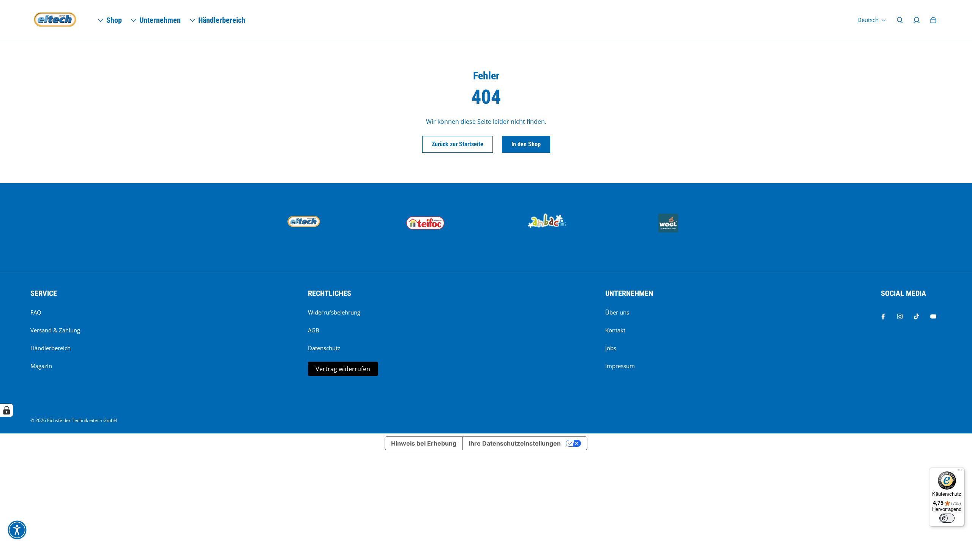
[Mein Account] (916, 20)
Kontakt (615, 330)
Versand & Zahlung (55, 330)
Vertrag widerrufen (343, 369)
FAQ (35, 312)
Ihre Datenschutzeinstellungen (515, 443)
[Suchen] (900, 20)
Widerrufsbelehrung (334, 312)
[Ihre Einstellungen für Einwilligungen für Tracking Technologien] (6, 410)
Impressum (620, 366)
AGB (313, 330)
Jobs (610, 348)
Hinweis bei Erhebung (423, 443)
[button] (17, 529)
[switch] (947, 518)
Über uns (617, 312)
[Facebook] (883, 316)
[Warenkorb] (933, 20)
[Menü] (959, 471)
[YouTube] (933, 316)
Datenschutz (324, 348)
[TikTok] (916, 316)
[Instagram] (900, 316)
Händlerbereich (50, 348)
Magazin (41, 366)
